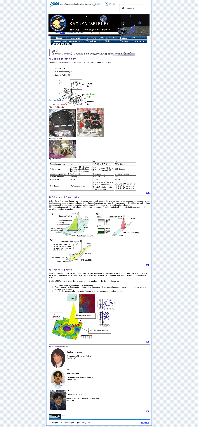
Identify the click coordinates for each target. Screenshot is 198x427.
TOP (148, 193)
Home (62, 33)
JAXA (63, 415)
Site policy (145, 423)
